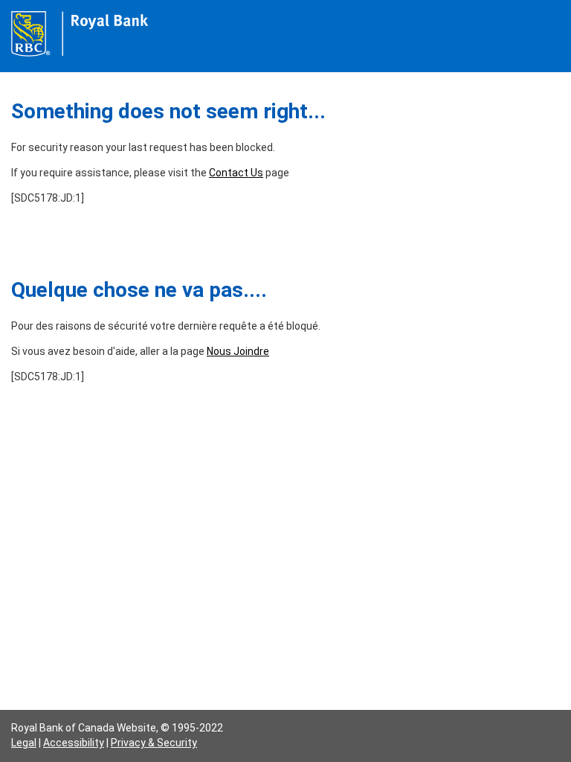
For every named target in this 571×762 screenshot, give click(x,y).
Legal (23, 743)
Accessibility (73, 743)
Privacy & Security (154, 743)
